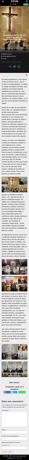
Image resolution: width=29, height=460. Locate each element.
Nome (4, 430)
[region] (14, 369)
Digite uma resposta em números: (11, 442)
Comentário (5, 410)
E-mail (10, 436)
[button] (10, 66)
